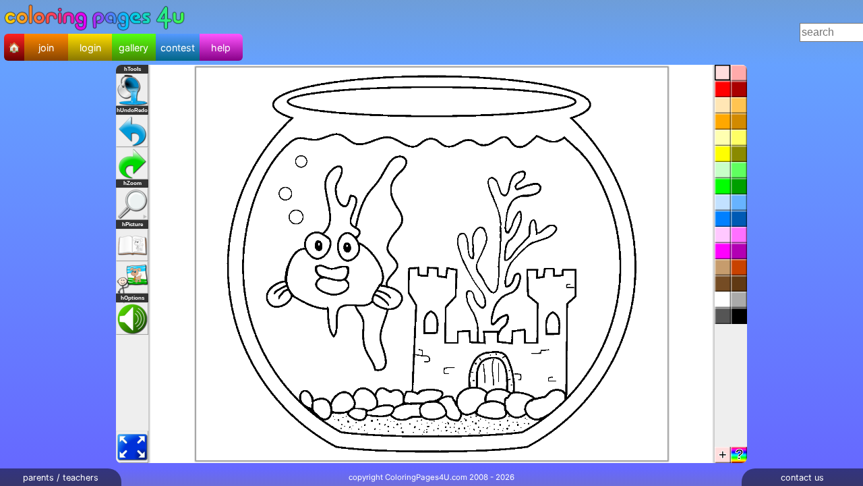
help (221, 47)
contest (177, 47)
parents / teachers (60, 478)
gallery (133, 47)
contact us (802, 478)
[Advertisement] (492, 32)
